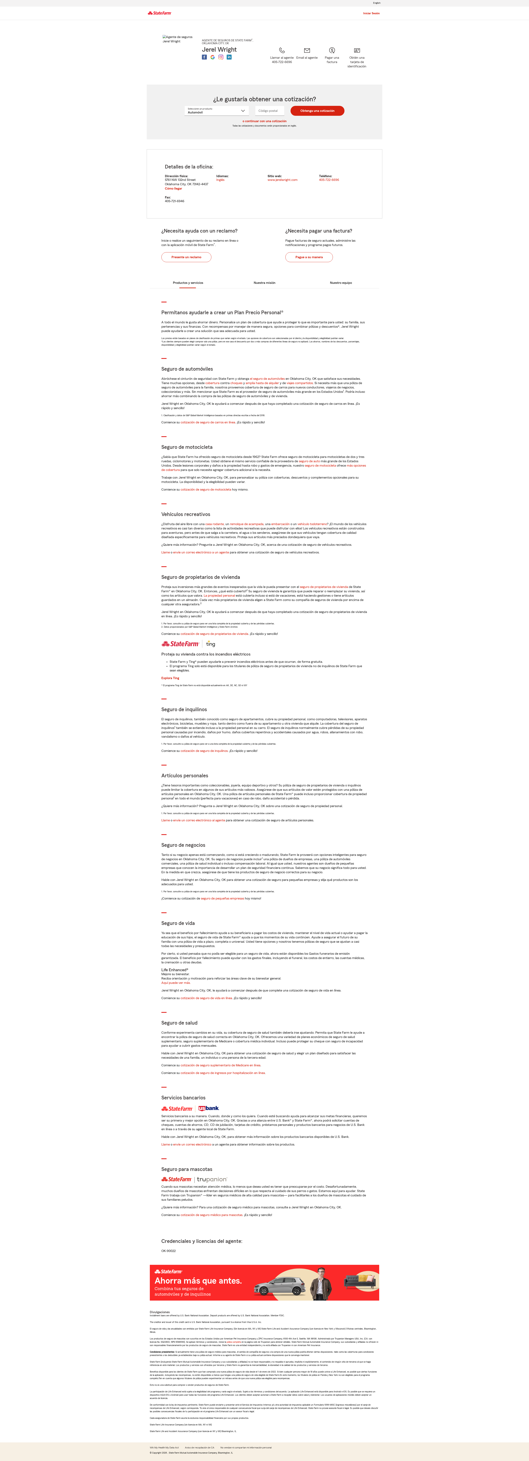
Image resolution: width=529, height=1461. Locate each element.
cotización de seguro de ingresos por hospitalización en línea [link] (223, 1073)
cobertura (212, 383)
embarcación (280, 524)
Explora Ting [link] (170, 678)
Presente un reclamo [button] (186, 257)
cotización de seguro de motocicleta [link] (206, 489)
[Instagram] (220, 57)
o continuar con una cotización (265, 121)
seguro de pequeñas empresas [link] (222, 898)
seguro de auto (309, 461)
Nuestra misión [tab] (264, 282)
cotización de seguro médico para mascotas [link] (211, 1215)
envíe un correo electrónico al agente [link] (199, 820)
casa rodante (214, 524)
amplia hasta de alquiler (262, 383)
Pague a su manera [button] (309, 257)
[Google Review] (212, 57)
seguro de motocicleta (320, 465)
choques (236, 383)
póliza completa (234, 1342)
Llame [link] (165, 552)
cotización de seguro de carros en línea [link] (208, 422)
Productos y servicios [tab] (188, 282)
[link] (306, 61)
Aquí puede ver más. (176, 982)
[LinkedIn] (229, 57)
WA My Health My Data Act (164, 1447)
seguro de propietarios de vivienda (324, 587)
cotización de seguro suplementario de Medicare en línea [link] (220, 1065)
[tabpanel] (264, 184)
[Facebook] (204, 57)
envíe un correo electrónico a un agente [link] (201, 552)
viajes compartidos (300, 383)
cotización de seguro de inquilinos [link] (204, 751)
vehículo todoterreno (312, 524)
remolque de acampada (246, 524)
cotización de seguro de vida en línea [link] (206, 998)
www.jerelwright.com (283, 180)
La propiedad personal (219, 595)
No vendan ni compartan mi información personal (246, 1447)
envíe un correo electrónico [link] (192, 1144)
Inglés (220, 180)
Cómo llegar (173, 188)
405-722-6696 (329, 180)
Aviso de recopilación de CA (199, 1447)
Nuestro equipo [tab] (341, 282)
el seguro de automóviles (267, 378)
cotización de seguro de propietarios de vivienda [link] (214, 634)
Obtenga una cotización (317, 110)
